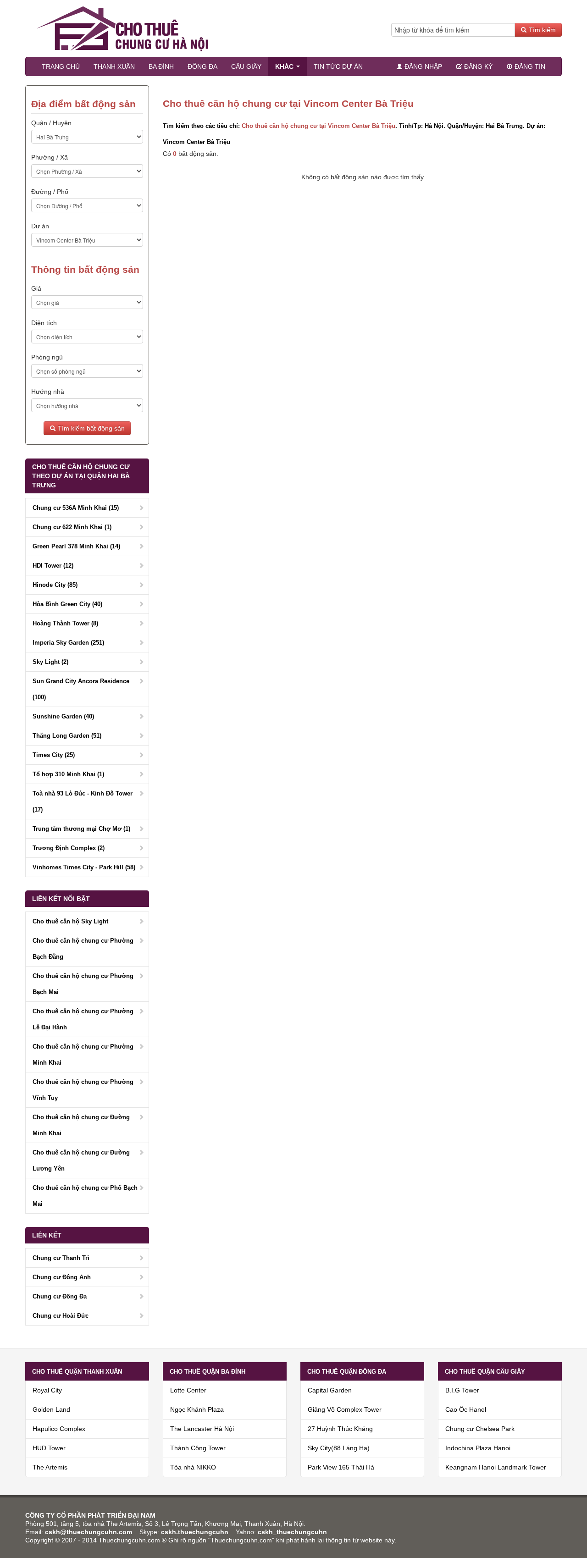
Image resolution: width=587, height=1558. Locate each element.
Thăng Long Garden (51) (67, 735)
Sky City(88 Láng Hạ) (339, 1448)
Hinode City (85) (55, 584)
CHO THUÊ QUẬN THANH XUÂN (77, 1371)
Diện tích (44, 322)
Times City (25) (54, 754)
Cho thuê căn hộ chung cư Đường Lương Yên (81, 1160)
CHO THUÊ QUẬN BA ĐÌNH (207, 1371)
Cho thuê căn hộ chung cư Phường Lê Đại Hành (83, 1019)
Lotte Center (188, 1390)
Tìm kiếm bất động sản (90, 428)
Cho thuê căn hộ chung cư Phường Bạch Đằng (83, 948)
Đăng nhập (422, 66)
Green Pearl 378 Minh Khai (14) (76, 546)
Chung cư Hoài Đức (61, 1315)
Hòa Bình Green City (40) (67, 604)
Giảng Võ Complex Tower (345, 1409)
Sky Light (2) (50, 661)
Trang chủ (61, 66)
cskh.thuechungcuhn (195, 1532)
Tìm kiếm (541, 29)
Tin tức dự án (338, 66)
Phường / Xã (49, 157)
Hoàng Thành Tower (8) (65, 623)
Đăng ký (477, 66)
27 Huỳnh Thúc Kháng (340, 1428)
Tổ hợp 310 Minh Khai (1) (68, 774)
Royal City (47, 1390)
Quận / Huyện (51, 123)
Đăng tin (529, 66)
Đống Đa (202, 66)
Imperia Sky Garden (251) (68, 642)
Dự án (40, 226)
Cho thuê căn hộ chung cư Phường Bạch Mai (83, 983)
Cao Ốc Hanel (465, 1409)
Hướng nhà (47, 391)
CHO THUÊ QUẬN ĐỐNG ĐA (346, 1371)
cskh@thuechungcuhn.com (88, 1532)
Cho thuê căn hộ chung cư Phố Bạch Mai (85, 1195)
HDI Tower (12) (53, 565)
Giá (36, 288)
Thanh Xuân (114, 66)
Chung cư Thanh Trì (61, 1257)
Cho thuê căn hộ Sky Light (70, 921)
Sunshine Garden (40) (63, 716)
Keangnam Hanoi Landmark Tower (495, 1467)
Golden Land (51, 1409)
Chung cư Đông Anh (62, 1277)
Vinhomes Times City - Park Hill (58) (84, 867)
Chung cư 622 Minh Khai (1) (72, 527)
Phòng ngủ (47, 357)
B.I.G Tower (462, 1390)
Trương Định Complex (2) (69, 848)
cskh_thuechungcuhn (292, 1532)
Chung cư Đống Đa (60, 1296)
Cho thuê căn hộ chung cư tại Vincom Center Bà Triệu (318, 125)
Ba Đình (161, 66)
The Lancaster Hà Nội (202, 1428)
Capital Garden (330, 1390)
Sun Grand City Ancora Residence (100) (81, 689)
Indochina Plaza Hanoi (477, 1448)
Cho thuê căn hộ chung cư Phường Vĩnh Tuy (83, 1089)
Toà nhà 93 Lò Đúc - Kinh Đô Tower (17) (83, 801)
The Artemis (50, 1467)
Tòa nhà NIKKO (193, 1467)
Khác (285, 66)
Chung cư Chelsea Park (480, 1428)
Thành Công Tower (198, 1448)
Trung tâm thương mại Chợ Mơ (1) (81, 828)
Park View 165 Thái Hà (341, 1467)
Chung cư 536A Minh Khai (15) (76, 507)
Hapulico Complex (59, 1428)
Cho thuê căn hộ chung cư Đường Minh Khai (81, 1125)
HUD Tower (49, 1448)
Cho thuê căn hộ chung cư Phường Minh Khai (83, 1054)
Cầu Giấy (246, 66)
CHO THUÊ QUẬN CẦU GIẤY (485, 1371)
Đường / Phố (49, 191)
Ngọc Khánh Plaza (197, 1409)
